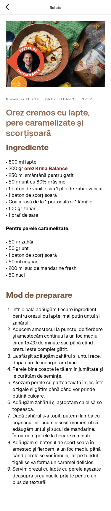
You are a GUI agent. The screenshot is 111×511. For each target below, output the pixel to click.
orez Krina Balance (46, 168)
